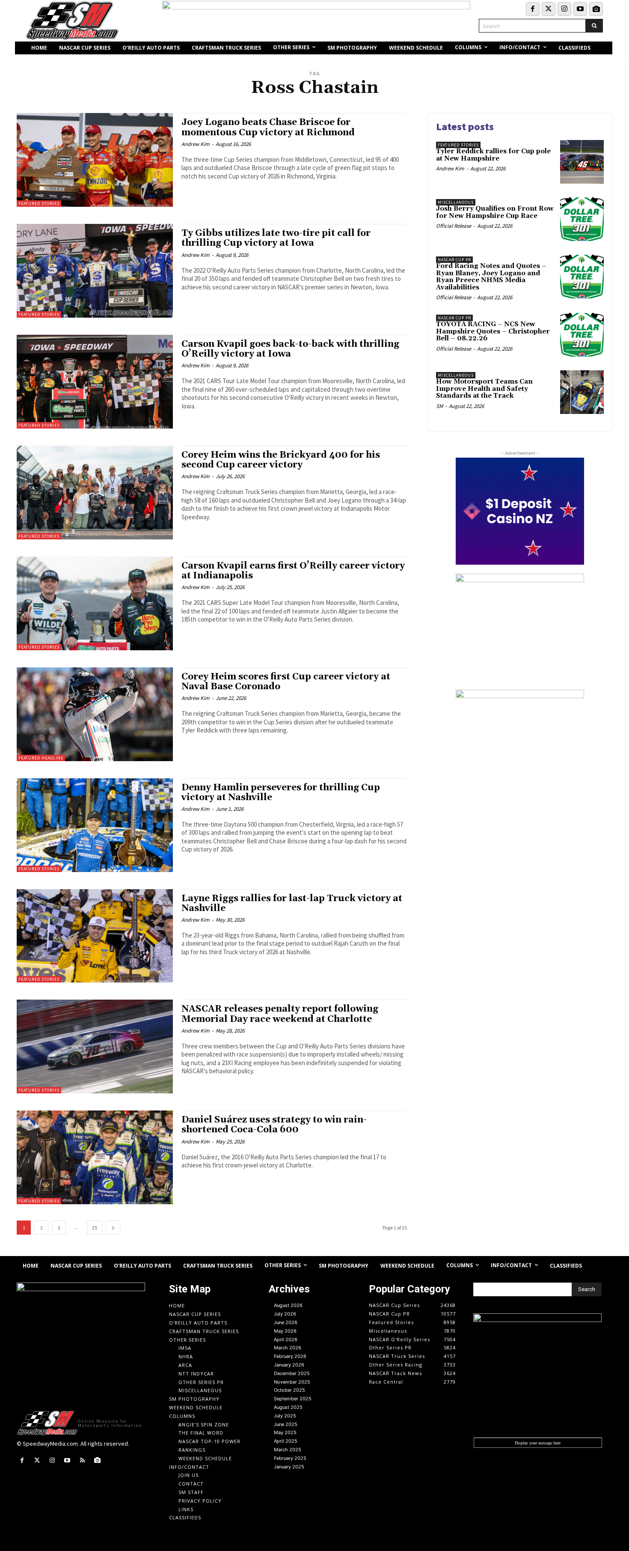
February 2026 (290, 1356)
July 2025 (285, 1416)
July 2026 (285, 1314)
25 (94, 1227)
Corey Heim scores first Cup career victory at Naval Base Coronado (285, 681)
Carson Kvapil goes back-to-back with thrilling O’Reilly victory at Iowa (290, 349)
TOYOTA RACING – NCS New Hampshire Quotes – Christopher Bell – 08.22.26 (493, 331)
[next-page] (113, 1228)
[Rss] (82, 1460)
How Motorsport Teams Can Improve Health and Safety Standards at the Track (484, 389)
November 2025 (292, 1382)
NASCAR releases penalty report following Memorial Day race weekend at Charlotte (279, 1013)
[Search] (594, 26)
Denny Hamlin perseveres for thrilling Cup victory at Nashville (280, 792)
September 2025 (293, 1399)
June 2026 (285, 1322)
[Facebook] (533, 9)
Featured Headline (40, 758)
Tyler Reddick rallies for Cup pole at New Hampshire (493, 155)
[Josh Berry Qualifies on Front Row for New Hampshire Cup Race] (582, 219)
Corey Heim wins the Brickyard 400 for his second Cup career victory (280, 460)
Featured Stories (38, 203)
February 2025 (290, 1458)
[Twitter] (548, 9)
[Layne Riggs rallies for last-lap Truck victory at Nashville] (95, 936)
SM (439, 406)
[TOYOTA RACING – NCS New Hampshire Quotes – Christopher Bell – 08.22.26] (582, 335)
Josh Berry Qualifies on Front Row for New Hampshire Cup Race (495, 212)
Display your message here (538, 1443)
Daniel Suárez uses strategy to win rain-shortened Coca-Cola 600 (274, 1124)
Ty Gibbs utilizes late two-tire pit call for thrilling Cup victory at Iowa (276, 238)
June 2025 (285, 1424)
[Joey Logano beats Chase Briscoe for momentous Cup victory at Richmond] (95, 160)
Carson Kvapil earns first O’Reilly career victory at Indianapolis (293, 570)
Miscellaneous (456, 202)
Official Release (453, 225)
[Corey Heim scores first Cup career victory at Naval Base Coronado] (95, 714)
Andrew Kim (195, 144)
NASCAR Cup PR (454, 259)
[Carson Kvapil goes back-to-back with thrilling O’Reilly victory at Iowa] (95, 382)
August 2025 (288, 1407)
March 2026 (287, 1348)
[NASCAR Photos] (596, 9)
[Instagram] (564, 9)
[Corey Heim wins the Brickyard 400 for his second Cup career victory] (95, 492)
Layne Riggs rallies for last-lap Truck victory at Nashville (291, 903)
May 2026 (285, 1331)
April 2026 (285, 1340)
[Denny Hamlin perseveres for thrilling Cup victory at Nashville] (95, 825)
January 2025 (289, 1467)
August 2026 (288, 1305)
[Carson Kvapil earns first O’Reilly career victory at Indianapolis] (95, 603)
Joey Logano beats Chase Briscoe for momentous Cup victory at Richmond (268, 127)
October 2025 (289, 1390)
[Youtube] (580, 9)
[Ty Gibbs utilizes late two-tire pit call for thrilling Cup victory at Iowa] (95, 271)
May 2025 (285, 1432)
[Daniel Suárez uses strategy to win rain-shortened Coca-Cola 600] (95, 1157)
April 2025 (285, 1441)
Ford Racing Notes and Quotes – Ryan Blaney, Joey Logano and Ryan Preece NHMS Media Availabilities (491, 277)
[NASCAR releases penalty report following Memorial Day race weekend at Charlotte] (95, 1046)
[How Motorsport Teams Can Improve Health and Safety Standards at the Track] (582, 392)
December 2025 (292, 1373)
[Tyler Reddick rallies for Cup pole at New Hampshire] (582, 162)
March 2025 (287, 1450)
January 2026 (289, 1365)
